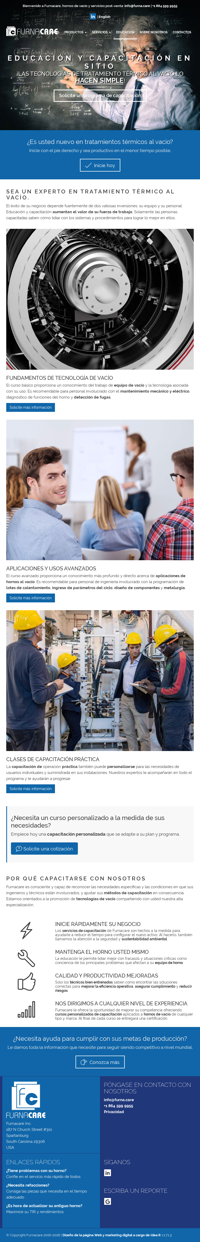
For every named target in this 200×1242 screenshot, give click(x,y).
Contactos (182, 32)
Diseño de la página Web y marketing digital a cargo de (112, 1235)
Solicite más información (31, 407)
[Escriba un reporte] (107, 1201)
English (104, 17)
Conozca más (104, 1062)
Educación (125, 32)
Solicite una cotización (48, 849)
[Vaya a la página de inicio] (6, 31)
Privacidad (114, 1111)
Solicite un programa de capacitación (100, 95)
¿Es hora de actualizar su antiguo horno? (44, 1205)
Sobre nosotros (153, 32)
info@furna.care (137, 6)
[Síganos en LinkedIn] (93, 16)
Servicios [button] (100, 32)
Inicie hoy (104, 165)
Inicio (54, 32)
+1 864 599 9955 (164, 6)
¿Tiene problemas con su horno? (36, 1170)
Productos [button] (74, 32)
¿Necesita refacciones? (27, 1185)
